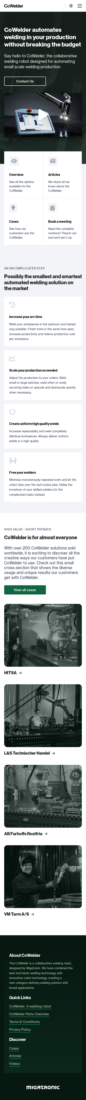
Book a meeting (59, 222)
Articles (54, 175)
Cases (14, 222)
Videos (14, 1063)
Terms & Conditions (24, 1022)
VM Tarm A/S (16, 914)
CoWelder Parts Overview (29, 1014)
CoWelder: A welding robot (30, 1006)
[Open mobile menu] (80, 6)
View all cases (25, 590)
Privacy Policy (20, 1029)
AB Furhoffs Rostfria (23, 833)
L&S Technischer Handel (27, 753)
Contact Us (25, 81)
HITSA (10, 672)
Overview (16, 175)
